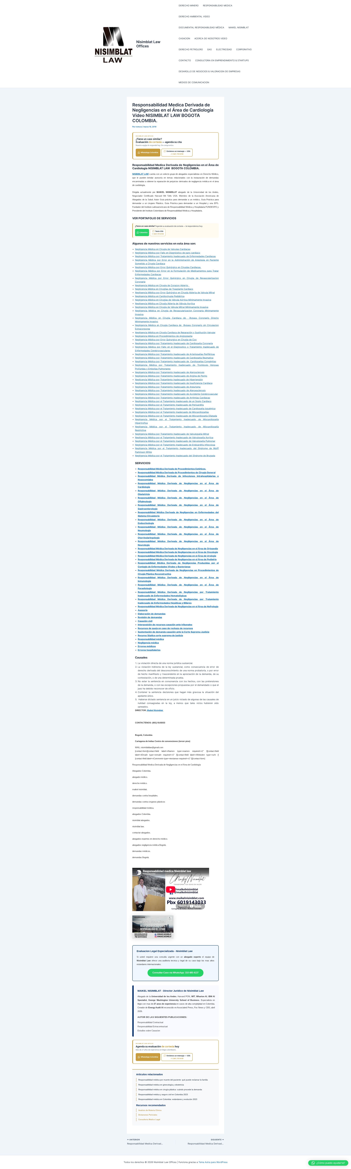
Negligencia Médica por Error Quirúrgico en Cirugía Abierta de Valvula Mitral (175, 292)
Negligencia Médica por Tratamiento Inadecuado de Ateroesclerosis (170, 390)
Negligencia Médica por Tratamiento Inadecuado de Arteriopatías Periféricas (175, 354)
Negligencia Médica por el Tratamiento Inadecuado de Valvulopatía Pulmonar (175, 441)
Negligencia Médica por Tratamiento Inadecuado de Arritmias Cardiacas (172, 397)
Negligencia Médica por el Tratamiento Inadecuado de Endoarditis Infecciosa (175, 444)
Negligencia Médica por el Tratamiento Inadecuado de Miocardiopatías (172, 412)
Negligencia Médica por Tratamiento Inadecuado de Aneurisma (167, 386)
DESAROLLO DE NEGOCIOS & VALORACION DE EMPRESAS (209, 71)
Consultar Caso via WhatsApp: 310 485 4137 (175, 972)
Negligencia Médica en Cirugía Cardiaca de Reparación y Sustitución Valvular (175, 332)
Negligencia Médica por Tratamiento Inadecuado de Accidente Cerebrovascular (176, 394)
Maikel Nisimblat (155, 710)
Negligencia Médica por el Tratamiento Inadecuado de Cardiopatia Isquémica (175, 408)
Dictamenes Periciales (147, 1115)
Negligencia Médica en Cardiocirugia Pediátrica (159, 296)
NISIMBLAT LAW (140, 174)
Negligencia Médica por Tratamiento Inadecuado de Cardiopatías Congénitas (175, 361)
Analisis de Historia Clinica (149, 1110)
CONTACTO (185, 60)
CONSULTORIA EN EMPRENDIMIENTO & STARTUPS (222, 60)
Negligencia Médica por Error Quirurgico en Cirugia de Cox (166, 339)
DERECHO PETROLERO (191, 49)
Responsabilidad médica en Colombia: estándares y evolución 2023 (167, 1099)
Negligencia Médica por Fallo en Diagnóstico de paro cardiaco (167, 252)
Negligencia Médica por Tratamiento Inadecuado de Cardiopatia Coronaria (174, 343)
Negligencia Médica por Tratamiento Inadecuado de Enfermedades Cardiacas (175, 256)
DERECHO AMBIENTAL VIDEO (194, 16)
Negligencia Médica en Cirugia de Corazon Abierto (162, 285)
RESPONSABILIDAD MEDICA (217, 5)
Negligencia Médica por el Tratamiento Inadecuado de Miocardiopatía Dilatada (176, 415)
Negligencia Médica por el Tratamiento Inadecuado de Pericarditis (169, 404)
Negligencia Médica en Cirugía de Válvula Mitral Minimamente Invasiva (171, 307)
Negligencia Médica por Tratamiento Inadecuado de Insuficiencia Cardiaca (173, 383)
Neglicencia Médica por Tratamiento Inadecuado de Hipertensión (169, 379)
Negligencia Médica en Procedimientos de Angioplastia (163, 336)
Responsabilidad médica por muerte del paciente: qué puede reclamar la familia (173, 1080)
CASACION (184, 38)
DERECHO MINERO (189, 5)
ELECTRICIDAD (224, 49)
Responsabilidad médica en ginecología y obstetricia (161, 1085)
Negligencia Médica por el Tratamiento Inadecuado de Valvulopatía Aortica (174, 437)
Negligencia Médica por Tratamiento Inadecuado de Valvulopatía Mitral (172, 434)
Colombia (143, 232)
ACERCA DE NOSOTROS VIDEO (210, 38)
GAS (209, 49)
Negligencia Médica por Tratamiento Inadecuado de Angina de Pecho (171, 375)
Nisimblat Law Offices (148, 44)
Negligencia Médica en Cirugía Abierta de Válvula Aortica (165, 303)
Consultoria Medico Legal (149, 1119)
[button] (328, 1163)
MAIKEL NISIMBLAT (239, 27)
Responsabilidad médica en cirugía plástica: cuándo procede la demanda (170, 1089)
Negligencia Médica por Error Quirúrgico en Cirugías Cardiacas (168, 267)
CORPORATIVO (244, 49)
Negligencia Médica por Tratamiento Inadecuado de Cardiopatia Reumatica (174, 357)
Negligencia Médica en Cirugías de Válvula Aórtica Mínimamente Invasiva (173, 299)
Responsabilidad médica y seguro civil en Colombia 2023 (163, 1094)
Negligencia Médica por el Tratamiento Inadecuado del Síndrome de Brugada (175, 455)
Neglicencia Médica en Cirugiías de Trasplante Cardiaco (164, 289)
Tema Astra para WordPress (213, 1162)
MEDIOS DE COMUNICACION (194, 82)
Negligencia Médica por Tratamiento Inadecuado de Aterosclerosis (169, 372)
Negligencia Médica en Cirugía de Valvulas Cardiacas (162, 249)
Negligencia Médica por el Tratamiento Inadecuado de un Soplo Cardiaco (173, 401)
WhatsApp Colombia (149, 152)
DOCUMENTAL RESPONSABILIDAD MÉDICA (201, 27)
